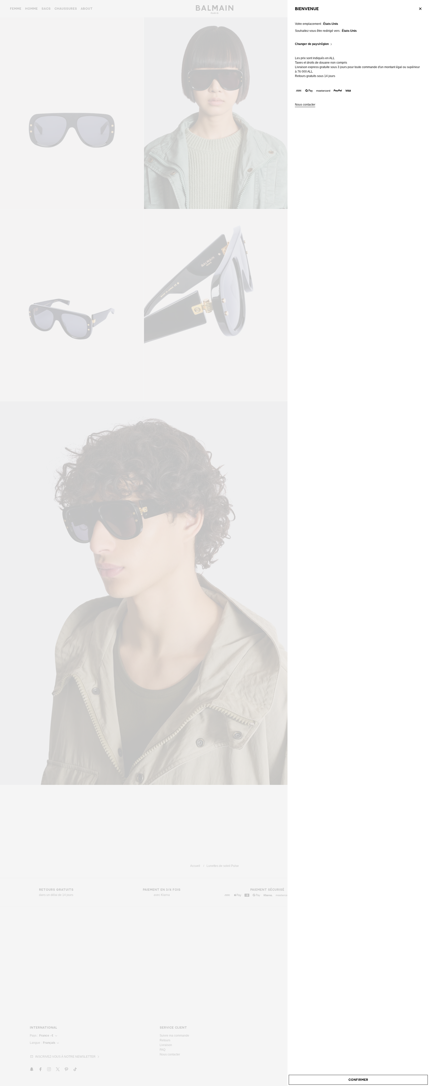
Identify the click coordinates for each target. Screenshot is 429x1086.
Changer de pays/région (312, 44)
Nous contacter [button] (305, 104)
